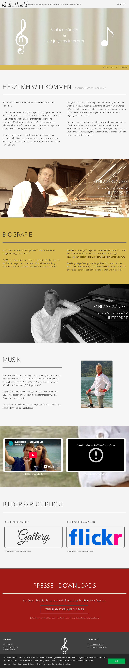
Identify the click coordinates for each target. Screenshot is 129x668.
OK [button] (116, 661)
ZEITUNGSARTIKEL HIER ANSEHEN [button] (64, 609)
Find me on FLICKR (96, 644)
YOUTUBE (38, 473)
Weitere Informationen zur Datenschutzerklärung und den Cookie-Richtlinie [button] (37, 664)
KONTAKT (105, 67)
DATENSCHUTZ (123, 67)
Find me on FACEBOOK (98, 647)
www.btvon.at (101, 473)
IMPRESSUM (113, 67)
